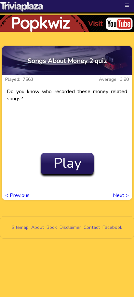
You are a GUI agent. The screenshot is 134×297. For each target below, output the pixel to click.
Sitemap (20, 227)
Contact (92, 227)
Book (52, 227)
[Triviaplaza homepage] (22, 6)
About (37, 227)
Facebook (112, 227)
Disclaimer (70, 227)
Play (67, 163)
